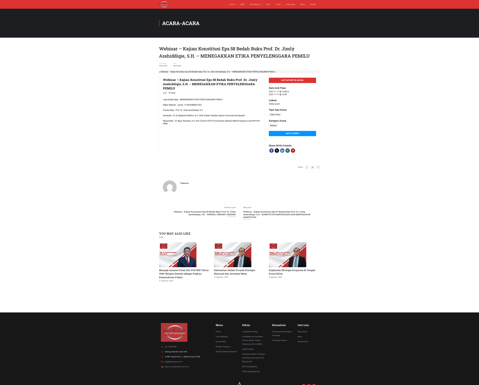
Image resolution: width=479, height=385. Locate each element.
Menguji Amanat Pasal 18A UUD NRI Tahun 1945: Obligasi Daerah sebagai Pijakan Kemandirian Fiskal (184, 274)
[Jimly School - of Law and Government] (164, 4)
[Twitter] (312, 167)
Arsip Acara (290, 4)
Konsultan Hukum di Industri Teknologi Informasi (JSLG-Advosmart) (253, 358)
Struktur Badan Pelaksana (226, 351)
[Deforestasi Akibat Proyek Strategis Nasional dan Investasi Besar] (232, 254)
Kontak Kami (303, 341)
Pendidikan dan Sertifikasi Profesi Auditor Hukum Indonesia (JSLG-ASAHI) (252, 340)
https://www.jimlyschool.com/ (177, 367)
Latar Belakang (222, 337)
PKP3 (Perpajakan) (249, 366)
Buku (268, 4)
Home (218, 332)
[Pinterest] (318, 167)
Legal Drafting (247, 349)
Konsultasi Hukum (279, 340)
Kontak (313, 4)
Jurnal (278, 4)
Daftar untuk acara (292, 80)
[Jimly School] (174, 332)
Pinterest (293, 150)
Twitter (277, 150)
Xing (287, 150)
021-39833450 (171, 347)
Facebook (271, 150)
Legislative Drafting (250, 332)
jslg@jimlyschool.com (174, 362)
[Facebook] (307, 167)
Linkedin (282, 150)
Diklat (242, 4)
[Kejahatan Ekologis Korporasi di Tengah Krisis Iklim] (287, 254)
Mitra (303, 4)
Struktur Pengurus (223, 346)
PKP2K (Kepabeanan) (250, 371)
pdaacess (163, 66)
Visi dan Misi (221, 341)
